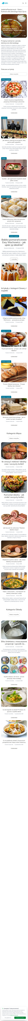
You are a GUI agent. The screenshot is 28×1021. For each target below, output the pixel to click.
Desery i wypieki (6, 79)
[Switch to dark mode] (23, 3)
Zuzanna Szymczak (10, 104)
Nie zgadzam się (8, 1017)
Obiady (5, 26)
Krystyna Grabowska (7, 32)
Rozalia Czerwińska (10, 144)
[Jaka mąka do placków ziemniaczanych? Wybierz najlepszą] (14, 26)
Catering (4, 118)
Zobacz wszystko (14, 74)
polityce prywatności (14, 1015)
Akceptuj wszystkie (20, 1017)
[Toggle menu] (25, 3)
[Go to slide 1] (22, 35)
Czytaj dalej (14, 259)
